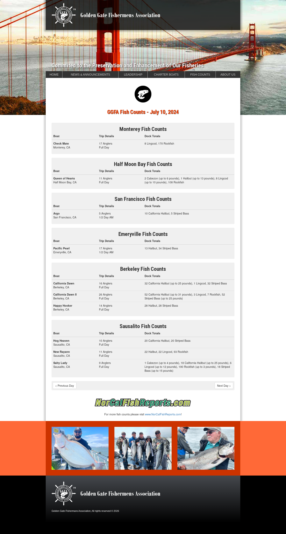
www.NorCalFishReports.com (163, 414)
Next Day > (224, 385)
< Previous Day (64, 385)
